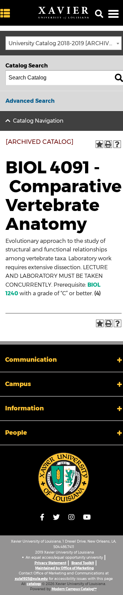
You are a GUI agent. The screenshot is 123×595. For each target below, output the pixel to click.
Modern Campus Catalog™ (74, 589)
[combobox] (63, 43)
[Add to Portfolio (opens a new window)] (99, 144)
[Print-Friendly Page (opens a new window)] (108, 144)
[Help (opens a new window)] (117, 144)
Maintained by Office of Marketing (64, 568)
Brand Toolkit (82, 563)
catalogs (34, 584)
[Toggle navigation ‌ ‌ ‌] (113, 13)
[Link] (63, 478)
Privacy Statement (50, 563)
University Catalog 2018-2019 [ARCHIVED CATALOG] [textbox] (65, 43)
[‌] (7, 13)
